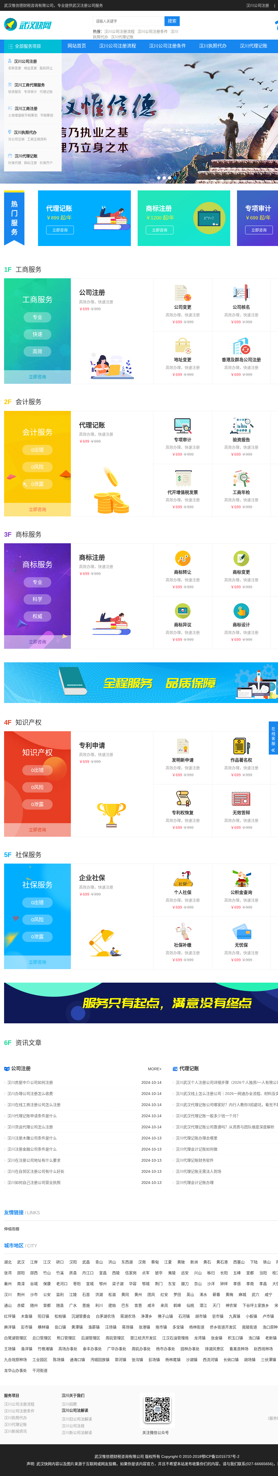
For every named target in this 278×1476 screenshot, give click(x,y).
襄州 (8, 1284)
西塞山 (239, 1262)
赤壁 (21, 1305)
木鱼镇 (26, 1316)
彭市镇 (26, 1327)
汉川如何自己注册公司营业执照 (34, 1182)
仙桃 (190, 1305)
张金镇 (216, 1338)
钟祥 (224, 1284)
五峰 (237, 1273)
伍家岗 (131, 1273)
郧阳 (21, 1273)
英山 (190, 1294)
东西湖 (127, 1262)
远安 (185, 1273)
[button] (158, 178)
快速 (37, 334)
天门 (216, 1305)
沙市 (34, 1294)
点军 (146, 1273)
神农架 (231, 1305)
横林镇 (43, 1327)
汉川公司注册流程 (119, 31)
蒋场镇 (127, 1327)
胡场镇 (249, 1359)
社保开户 (46, 163)
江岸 (34, 1262)
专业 (37, 317)
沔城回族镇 (99, 1359)
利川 (99, 1305)
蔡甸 (155, 1262)
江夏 (168, 1262)
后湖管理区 (90, 1338)
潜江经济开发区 (143, 1338)
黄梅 (229, 1294)
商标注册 (30, 163)
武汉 (21, 1262)
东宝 (172, 1284)
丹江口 (88, 1273)
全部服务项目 (28, 46)
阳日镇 (43, 1316)
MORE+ (155, 1069)
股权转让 (46, 68)
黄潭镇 (77, 1327)
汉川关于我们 (73, 1395)
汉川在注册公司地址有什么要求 (34, 1160)
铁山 (267, 1262)
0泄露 (37, 484)
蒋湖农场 (127, 1316)
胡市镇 (201, 1316)
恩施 (86, 1305)
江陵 (73, 1294)
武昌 (86, 1262)
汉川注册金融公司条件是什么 (32, 1149)
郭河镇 (120, 1359)
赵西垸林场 (263, 1349)
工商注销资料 (37, 139)
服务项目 (11, 1395)
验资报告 (14, 92)
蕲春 (216, 1294)
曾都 (47, 1305)
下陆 (254, 1262)
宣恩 (138, 1305)
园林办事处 (190, 1349)
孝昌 (263, 1284)
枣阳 (77, 1284)
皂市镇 (217, 1316)
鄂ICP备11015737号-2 (220, 1456)
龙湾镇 (200, 1338)
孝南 (250, 1284)
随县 (60, 1305)
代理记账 (46, 92)
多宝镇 (178, 1327)
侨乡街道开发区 (223, 1327)
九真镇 (234, 1316)
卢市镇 (268, 1316)
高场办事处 (67, 1349)
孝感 (237, 1284)
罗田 (177, 1294)
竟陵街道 (249, 1327)
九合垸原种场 (15, 1359)
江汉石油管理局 (175, 1338)
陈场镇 (58, 1359)
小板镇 (251, 1316)
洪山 (112, 1262)
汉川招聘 (69, 1404)
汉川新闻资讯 (15, 1431)
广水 (73, 1305)
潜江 (203, 1305)
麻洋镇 (9, 1327)
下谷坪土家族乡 (255, 1305)
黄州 (138, 1294)
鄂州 (103, 1284)
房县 (73, 1273)
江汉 (47, 1262)
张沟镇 (137, 1359)
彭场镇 (154, 1359)
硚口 (60, 1262)
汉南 (142, 1262)
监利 (60, 1294)
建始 (112, 1305)
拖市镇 (161, 1327)
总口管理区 (41, 1338)
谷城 (34, 1284)
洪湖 (99, 1294)
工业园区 (40, 1359)
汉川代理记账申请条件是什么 (32, 1116)
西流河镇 (210, 1359)
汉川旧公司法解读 (77, 1419)
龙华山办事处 (15, 1370)
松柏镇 (60, 1316)
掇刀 (185, 1284)
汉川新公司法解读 (77, 1432)
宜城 (90, 1284)
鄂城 (146, 1284)
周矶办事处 (141, 1349)
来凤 (164, 1305)
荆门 (159, 1284)
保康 (47, 1284)
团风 (151, 1294)
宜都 (250, 1273)
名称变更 (14, 68)
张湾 (8, 1273)
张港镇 (144, 1327)
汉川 (8, 1294)
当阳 (263, 1273)
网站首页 (77, 46)
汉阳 (73, 1262)
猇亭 (159, 1273)
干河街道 (40, 1370)
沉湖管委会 (80, 1316)
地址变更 (30, 68)
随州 (34, 1305)
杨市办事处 (165, 1349)
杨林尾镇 (173, 1359)
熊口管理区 (66, 1338)
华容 (133, 1284)
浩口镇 (254, 1338)
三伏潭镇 (268, 1359)
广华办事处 (116, 1349)
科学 (37, 599)
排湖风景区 (214, 1349)
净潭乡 (146, 1316)
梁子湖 (118, 1284)
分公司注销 (16, 139)
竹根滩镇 (45, 1349)
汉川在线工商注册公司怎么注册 (34, 1105)
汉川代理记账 (122, 37)
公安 (47, 1294)
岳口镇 (60, 1327)
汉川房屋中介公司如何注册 (30, 1082)
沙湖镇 (191, 1359)
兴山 (198, 1273)
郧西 (34, 1273)
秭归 (211, 1273)
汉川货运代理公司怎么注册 (30, 1127)
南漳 (21, 1284)
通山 (8, 1305)
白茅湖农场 (105, 1316)
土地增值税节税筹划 (22, 115)
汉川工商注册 (26, 108)
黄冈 (125, 1294)
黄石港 (222, 1262)
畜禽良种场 (238, 1349)
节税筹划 (46, 115)
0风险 (37, 467)
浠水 (203, 1294)
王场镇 (9, 1349)
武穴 (255, 1294)
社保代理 (14, 163)
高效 (37, 351)
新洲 (194, 1262)
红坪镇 (9, 1316)
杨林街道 (196, 1327)
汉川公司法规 (73, 1426)
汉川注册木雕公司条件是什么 (32, 1138)
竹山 (47, 1273)
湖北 (8, 1262)
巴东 (125, 1305)
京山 (198, 1284)
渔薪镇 (94, 1327)
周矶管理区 (115, 1338)
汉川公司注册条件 (152, 31)
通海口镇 (77, 1359)
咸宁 (268, 1294)
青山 (99, 1262)
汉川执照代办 (25, 132)
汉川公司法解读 (75, 1410)
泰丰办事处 (92, 1349)
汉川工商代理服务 (29, 85)
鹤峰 (177, 1305)
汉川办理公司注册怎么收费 (30, 1093)
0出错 (37, 450)
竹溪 (60, 1273)
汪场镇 (110, 1327)
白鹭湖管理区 (15, 1338)
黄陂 (181, 1262)
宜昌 (103, 1273)
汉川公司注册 (257, 5)
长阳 (224, 1273)
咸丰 (151, 1305)
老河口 (62, 1284)
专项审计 (30, 92)
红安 (164, 1294)
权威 (37, 616)
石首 (86, 1294)
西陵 (116, 1273)
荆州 (21, 1294)
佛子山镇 (165, 1316)
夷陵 (172, 1273)
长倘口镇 (231, 1359)
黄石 (207, 1262)
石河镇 (184, 1316)
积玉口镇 (235, 1338)
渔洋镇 (26, 1349)
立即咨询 (37, 377)
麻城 (242, 1294)
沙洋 (211, 1284)
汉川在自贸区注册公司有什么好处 (35, 1171)
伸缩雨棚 (11, 1229)
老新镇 (271, 1338)
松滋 (112, 1294)
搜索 (172, 21)
